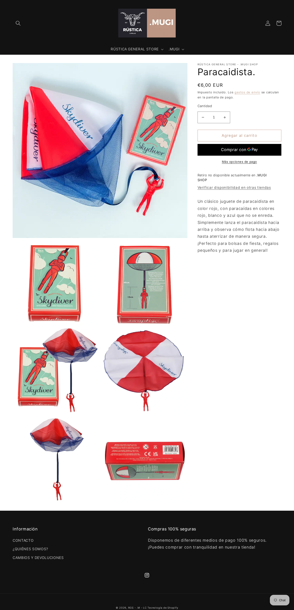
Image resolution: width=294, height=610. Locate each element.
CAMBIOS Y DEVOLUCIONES (38, 558)
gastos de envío (247, 92)
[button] (18, 23)
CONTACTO (23, 540)
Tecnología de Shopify (162, 607)
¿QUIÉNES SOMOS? (30, 549)
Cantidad (205, 106)
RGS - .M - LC (138, 607)
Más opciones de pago (239, 161)
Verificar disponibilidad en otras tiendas (234, 187)
